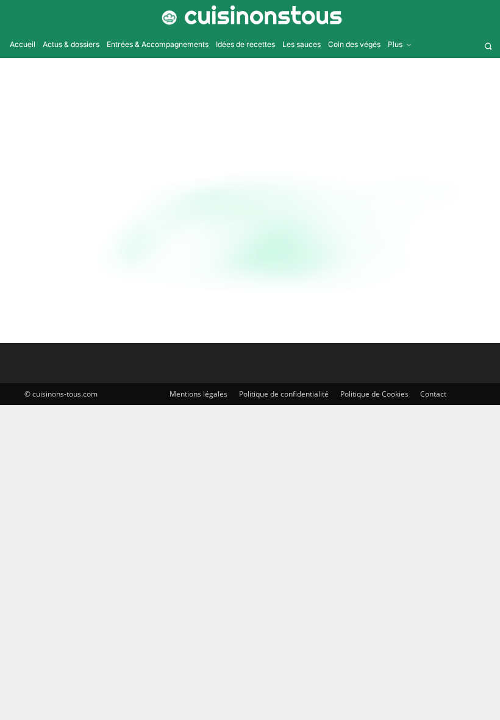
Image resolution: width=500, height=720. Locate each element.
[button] (488, 46)
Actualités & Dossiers (41, 310)
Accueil (218, 103)
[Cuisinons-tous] (250, 15)
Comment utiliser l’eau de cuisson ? (272, 229)
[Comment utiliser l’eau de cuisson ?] (85, 241)
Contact (433, 394)
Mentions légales (198, 394)
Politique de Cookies (374, 394)
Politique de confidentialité (284, 394)
